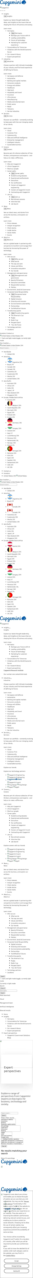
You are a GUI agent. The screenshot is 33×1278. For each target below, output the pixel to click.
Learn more (7, 28)
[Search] (0, 10)
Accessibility (8, 1175)
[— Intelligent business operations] (12, 1139)
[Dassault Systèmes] (6, 1136)
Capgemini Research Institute (13, 670)
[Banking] (8, 1123)
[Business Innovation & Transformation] (12, 1144)
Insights (9, 16)
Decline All (16, 1271)
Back (13, 33)
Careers (9, 149)
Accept (16, 1261)
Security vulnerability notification (14, 1180)
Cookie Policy (8, 1182)
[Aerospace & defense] (8, 1119)
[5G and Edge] (10, 1126)
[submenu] (11, 678)
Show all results (5, 1010)
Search (2, 976)
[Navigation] (4, 10)
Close (3, 988)
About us (10, 240)
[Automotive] (8, 1121)
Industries (10, 61)
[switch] (1, 338)
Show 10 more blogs (8, 1158)
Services (9, 116)
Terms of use (8, 1173)
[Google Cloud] (6, 1137)
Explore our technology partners (14, 771)
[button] (15, 476)
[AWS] (6, 1134)
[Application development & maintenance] (12, 1140)
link (5, 16)
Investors (7, 1170)
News (9, 209)
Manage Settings (16, 1266)
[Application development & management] (12, 1142)
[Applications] (10, 1127)
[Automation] (10, 1129)
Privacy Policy (8, 1177)
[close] (2, 10)
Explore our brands (10, 767)
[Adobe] (6, 1132)
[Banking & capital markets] (8, 1124)
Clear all (4, 1146)
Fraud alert (8, 1184)
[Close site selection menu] (10, 343)
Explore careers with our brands (14, 845)
